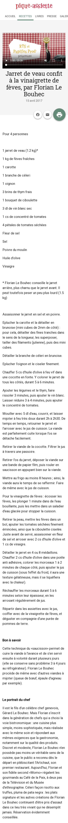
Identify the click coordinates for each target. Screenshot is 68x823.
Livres (39, 16)
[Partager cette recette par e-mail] (47, 115)
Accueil (10, 16)
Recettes (25, 16)
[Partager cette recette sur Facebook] (38, 115)
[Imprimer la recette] (59, 114)
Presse (52, 16)
